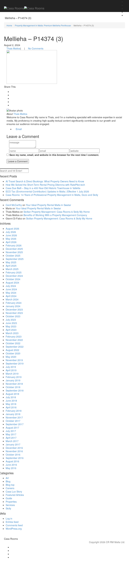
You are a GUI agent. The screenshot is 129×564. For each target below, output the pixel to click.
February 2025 (14, 272)
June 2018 (11, 400)
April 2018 (11, 407)
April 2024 (11, 296)
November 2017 (14, 417)
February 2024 (14, 302)
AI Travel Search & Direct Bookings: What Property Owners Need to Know (45, 181)
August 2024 (12, 282)
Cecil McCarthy (14, 205)
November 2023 (14, 313)
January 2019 (13, 380)
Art (7, 478)
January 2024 (13, 306)
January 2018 (13, 414)
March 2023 (12, 333)
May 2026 (11, 238)
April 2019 (11, 370)
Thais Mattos (13, 48)
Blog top (10, 484)
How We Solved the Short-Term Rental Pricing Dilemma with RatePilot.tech (45, 184)
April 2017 (11, 437)
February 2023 (14, 336)
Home (9, 25)
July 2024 (11, 286)
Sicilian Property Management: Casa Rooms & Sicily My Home (57, 211)
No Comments (35, 48)
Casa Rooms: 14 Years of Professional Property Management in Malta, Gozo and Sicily (52, 194)
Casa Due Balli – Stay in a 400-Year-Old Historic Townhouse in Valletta (43, 188)
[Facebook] (68, 547)
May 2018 (11, 404)
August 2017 (12, 427)
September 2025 (15, 259)
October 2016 (13, 454)
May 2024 (11, 292)
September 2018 (15, 390)
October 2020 (13, 353)
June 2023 (11, 323)
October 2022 (13, 343)
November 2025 (14, 252)
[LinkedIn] (68, 554)
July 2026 (11, 232)
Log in (9, 518)
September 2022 (15, 346)
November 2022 (14, 340)
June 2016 (11, 464)
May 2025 (11, 262)
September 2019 (15, 363)
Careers (10, 488)
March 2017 (12, 441)
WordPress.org (14, 528)
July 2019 (11, 367)
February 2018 (14, 410)
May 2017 (11, 434)
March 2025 (12, 269)
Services (10, 505)
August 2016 (12, 461)
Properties (11, 501)
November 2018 (14, 383)
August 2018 (12, 394)
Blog (8, 481)
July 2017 (11, 431)
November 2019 (14, 360)
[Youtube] (68, 557)
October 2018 (13, 387)
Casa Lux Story (14, 491)
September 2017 (15, 424)
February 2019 (14, 377)
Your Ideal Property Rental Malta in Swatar (48, 205)
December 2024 (14, 275)
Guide (9, 498)
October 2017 (13, 420)
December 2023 (14, 309)
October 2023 (13, 316)
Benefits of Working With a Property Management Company (55, 215)
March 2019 (12, 373)
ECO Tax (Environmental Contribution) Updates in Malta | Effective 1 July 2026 (47, 191)
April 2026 (11, 242)
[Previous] (125, 8)
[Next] (125, 11)
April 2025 (11, 265)
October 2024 (13, 279)
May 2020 (11, 356)
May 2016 (11, 468)
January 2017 (13, 444)
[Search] (125, 15)
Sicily (8, 508)
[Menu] (27, 1)
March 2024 (12, 299)
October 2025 (13, 255)
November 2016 (14, 451)
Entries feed (12, 522)
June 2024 (11, 289)
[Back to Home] (125, 1)
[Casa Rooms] (24, 7)
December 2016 (14, 447)
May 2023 (11, 326)
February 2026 (14, 245)
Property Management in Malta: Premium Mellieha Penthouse (43, 25)
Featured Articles (15, 495)
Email (18, 129)
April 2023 (11, 329)
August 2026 (12, 228)
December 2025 (14, 248)
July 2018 (11, 397)
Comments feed (14, 525)
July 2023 (11, 319)
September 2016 (15, 458)
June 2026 (11, 235)
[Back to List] (125, 5)
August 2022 (12, 350)
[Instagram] (68, 550)
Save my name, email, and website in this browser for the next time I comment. (54, 155)
